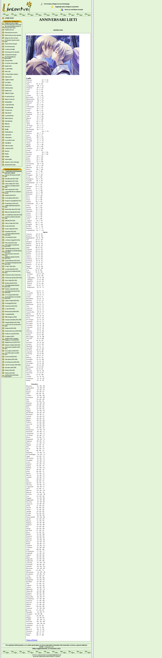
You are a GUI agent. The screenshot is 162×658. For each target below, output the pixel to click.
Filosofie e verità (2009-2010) (11, 289)
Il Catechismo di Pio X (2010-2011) (13, 275)
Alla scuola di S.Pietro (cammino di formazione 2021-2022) (12, 27)
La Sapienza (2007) (9, 336)
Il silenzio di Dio (8, 77)
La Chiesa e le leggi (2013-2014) (12, 240)
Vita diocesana (8, 85)
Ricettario (7, 156)
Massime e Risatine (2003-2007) (12, 345)
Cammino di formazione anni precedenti (13, 172)
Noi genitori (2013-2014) (10, 231)
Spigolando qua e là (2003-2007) (12, 342)
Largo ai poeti (8, 134)
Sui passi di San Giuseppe (11, 44)
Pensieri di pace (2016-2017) (11, 203)
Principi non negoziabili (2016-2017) (13, 200)
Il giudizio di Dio (8, 66)
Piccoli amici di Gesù (9, 96)
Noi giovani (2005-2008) (10, 328)
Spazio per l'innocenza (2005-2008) (13, 331)
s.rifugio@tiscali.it (49, 647)
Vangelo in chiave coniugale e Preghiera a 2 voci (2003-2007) (12, 339)
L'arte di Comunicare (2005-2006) (13, 365)
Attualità (6, 129)
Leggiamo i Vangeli (9, 79)
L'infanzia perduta (9, 88)
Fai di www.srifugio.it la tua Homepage (56, 4)
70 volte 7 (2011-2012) (10, 266)
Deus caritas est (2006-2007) (12, 350)
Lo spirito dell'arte (8, 68)
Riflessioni (7, 124)
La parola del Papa (9, 115)
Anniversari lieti (8, 159)
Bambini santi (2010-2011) (11, 283)
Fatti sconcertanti (9, 145)
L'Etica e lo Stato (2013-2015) (11, 223)
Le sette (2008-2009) (10, 308)
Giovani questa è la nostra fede (12, 52)
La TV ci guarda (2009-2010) (11, 294)
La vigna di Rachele (9, 104)
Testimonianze (8, 137)
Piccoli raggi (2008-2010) (10, 303)
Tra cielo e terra (8, 110)
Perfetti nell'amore (9, 132)
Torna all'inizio (31, 640)
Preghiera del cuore (9, 30)
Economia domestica (10, 46)
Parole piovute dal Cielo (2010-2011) (13, 277)
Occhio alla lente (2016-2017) (12, 198)
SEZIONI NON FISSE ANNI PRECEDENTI (11, 375)
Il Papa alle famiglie (9, 107)
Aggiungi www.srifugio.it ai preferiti (67, 7)
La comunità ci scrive (10, 140)
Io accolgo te (8, 82)
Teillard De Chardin (9, 93)
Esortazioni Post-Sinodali (10, 54)
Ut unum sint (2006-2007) (11, 356)
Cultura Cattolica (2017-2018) (12, 183)
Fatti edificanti (8, 143)
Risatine (7, 154)
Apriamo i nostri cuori (9, 99)
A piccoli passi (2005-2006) (11, 359)
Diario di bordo (8, 113)
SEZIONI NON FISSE (10, 164)
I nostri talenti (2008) (9, 314)
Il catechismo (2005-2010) (11, 306)
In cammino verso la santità (11, 63)
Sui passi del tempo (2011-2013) (12, 260)
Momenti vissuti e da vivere (11, 32)
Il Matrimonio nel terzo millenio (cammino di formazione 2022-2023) (12, 24)
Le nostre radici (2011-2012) (11, 269)
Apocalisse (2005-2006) (10, 367)
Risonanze (7, 126)
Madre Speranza (9, 118)
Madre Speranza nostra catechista (13, 35)
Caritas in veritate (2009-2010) (12, 300)
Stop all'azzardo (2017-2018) (11, 178)
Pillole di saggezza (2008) (11, 317)
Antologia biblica (8, 102)
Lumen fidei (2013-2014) (10, 237)
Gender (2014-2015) (10, 226)
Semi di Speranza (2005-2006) (12, 362)
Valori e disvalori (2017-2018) (11, 189)
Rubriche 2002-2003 (10, 373)
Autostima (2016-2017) (10, 195)
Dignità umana (8, 90)
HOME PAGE (9, 18)
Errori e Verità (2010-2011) (11, 280)
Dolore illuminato (8, 121)
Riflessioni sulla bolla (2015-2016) (12, 212)
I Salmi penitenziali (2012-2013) (12, 248)
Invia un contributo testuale (74, 9)
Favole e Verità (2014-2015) (11, 228)
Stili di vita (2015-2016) (10, 220)
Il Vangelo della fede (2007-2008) (12, 322)
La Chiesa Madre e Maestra (11, 74)
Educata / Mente (8, 60)
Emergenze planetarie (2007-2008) (13, 319)
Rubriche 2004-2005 (10, 370)
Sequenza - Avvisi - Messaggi (12, 162)
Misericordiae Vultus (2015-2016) (12, 209)
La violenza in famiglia (10, 49)
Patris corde (7, 71)
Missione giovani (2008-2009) (12, 311)
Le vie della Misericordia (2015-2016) (13, 214)
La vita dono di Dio (9, 148)
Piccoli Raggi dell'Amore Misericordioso (10, 57)
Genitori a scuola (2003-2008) (12, 333)
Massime (7, 151)
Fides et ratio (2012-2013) (11, 242)
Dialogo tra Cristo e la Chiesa (11, 38)
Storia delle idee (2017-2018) (11, 181)
